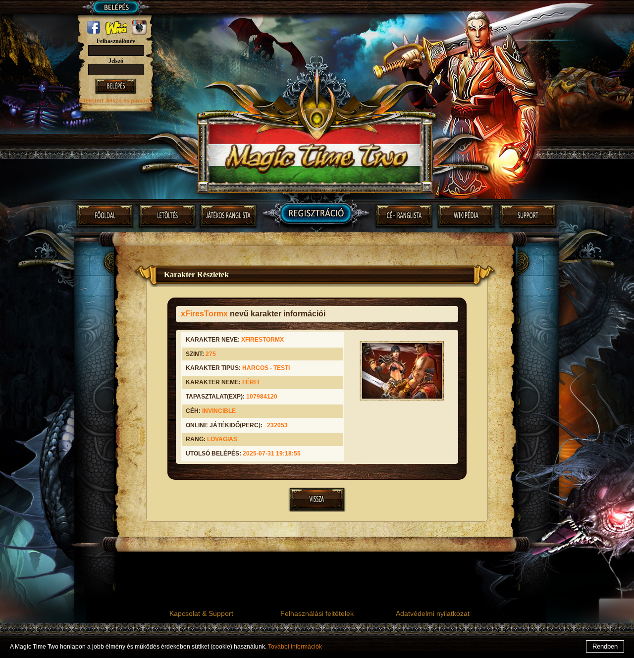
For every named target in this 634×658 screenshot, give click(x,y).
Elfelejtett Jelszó (101, 100)
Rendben (605, 646)
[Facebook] (94, 32)
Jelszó (115, 60)
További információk (295, 646)
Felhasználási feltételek (317, 613)
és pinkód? (138, 100)
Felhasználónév (116, 41)
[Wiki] (117, 32)
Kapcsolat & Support (201, 613)
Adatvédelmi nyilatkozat (433, 613)
